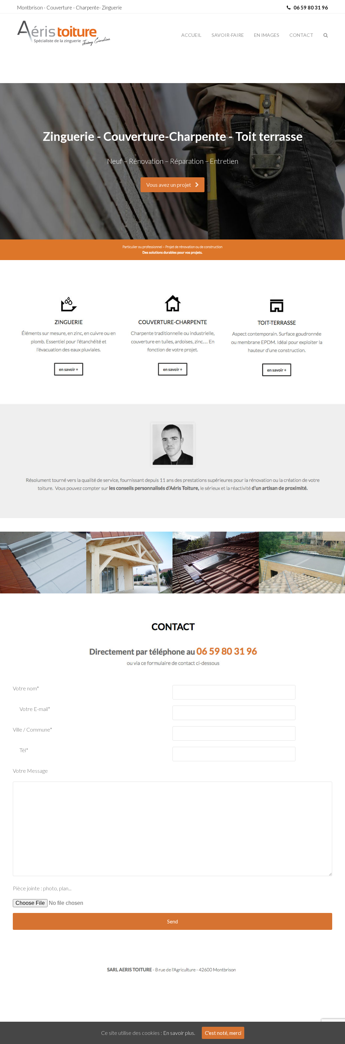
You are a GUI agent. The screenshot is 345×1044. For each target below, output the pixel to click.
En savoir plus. (179, 1032)
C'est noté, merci (223, 1033)
